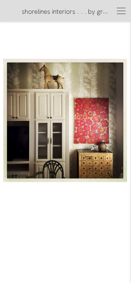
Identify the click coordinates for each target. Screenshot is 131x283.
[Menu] (121, 11)
